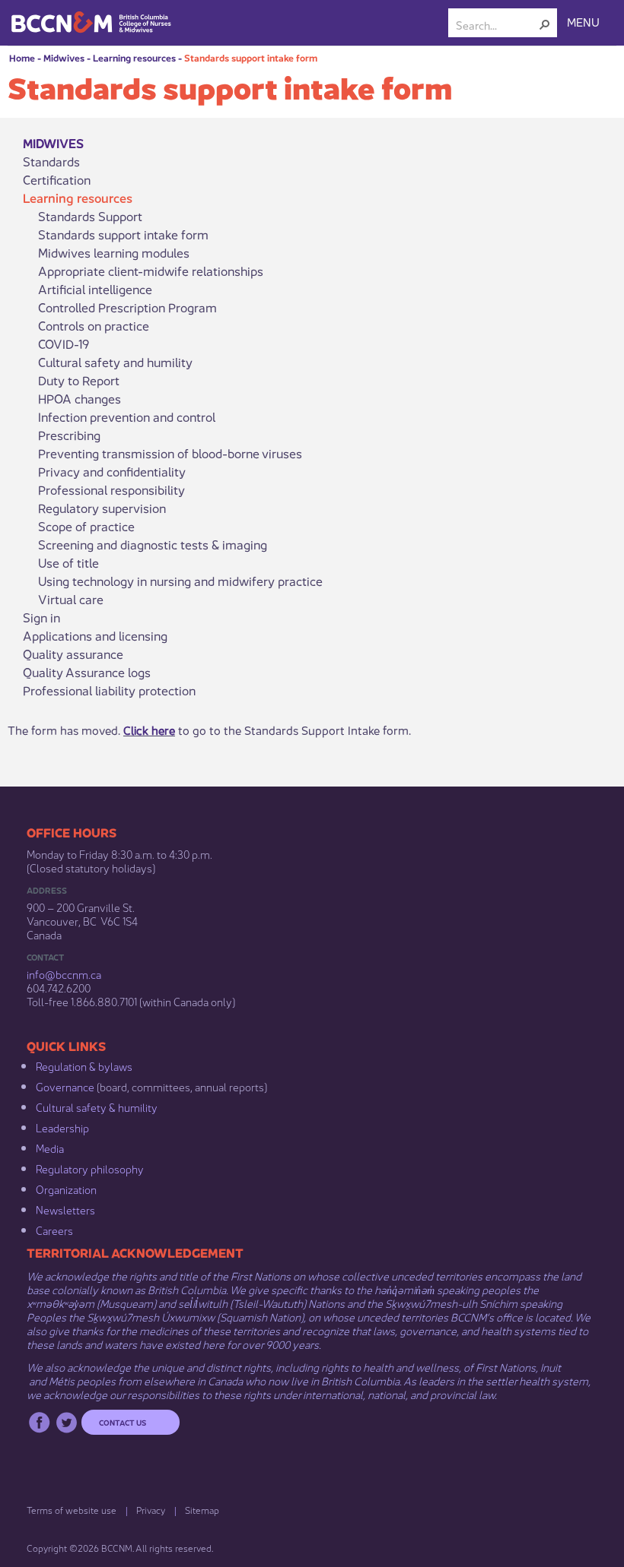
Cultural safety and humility (115, 362)
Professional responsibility (111, 489)
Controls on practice (93, 325)
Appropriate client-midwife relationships (150, 270)
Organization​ (66, 1188)
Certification (57, 179)
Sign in (41, 617)
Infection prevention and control (126, 416)
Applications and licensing (95, 635)
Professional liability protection (109, 690)
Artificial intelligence (95, 289)
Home (22, 57)
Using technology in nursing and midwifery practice (180, 580)
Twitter (66, 1422)
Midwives (63, 57)
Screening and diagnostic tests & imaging (152, 544)
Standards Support (90, 216)
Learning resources (134, 57)
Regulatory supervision (102, 508)
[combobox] (496, 24)
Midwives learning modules (113, 252)
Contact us (122, 1422)
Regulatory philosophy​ (90, 1168)
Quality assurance (73, 653)
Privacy (150, 1509)
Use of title (68, 562)
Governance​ (65, 1086)
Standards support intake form (250, 57)
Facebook (39, 1422)
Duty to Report (78, 380)
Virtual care (70, 599)
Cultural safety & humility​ (97, 1106)
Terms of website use (71, 1509)
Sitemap (202, 1509)
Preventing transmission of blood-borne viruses (170, 453)
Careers (54, 1229)
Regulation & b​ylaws (84, 1065)
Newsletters (65, 1209)
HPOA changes (79, 398)
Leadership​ (62, 1127)
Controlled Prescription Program (127, 307)
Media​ (50, 1147)
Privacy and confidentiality (112, 471)
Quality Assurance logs (87, 672)
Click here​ (149, 729)
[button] (544, 24)
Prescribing (69, 435)
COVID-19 (63, 343)
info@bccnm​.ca (64, 973)
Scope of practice (86, 526)
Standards (51, 161)
